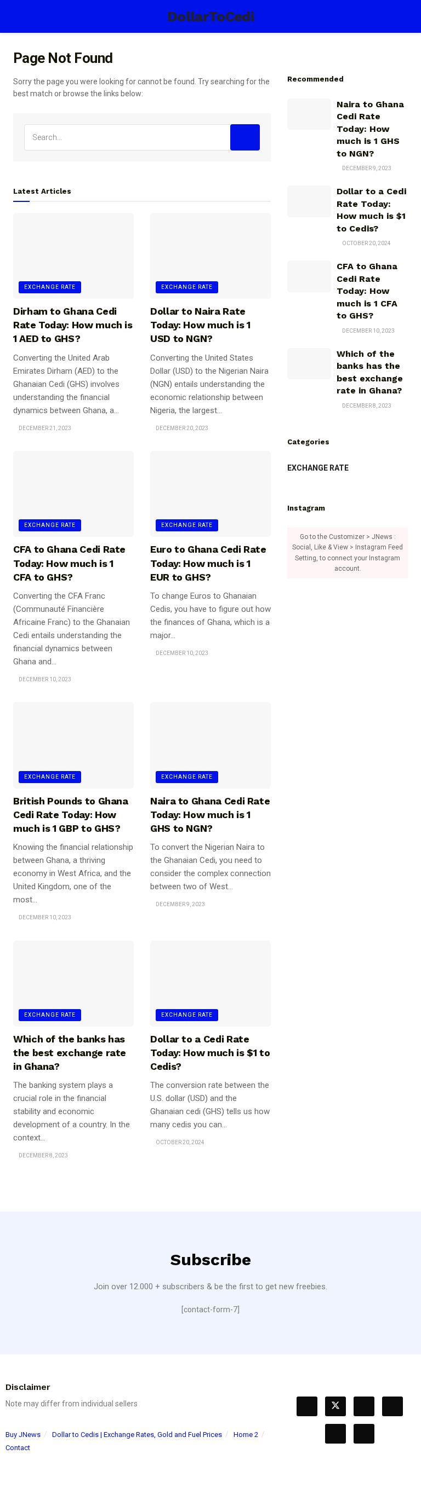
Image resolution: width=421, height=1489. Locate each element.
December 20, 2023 (181, 428)
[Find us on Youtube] (364, 1434)
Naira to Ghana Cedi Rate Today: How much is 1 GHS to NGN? (210, 814)
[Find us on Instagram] (335, 1434)
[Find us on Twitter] (335, 1406)
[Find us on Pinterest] (392, 1406)
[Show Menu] (17, 16)
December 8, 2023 (43, 1155)
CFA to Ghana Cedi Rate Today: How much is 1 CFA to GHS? (69, 562)
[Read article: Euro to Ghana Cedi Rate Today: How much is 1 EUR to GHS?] (210, 494)
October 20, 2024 (179, 1142)
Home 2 (246, 1434)
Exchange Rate (50, 287)
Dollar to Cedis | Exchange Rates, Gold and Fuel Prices (137, 1434)
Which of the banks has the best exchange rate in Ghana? (69, 1052)
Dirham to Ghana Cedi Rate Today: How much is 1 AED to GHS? (73, 324)
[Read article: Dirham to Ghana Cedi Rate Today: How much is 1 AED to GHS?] (73, 256)
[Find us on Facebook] (307, 1406)
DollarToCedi (210, 16)
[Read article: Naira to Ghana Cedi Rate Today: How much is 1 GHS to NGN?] (210, 745)
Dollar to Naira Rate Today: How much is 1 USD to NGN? (200, 324)
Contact (17, 1448)
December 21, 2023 (44, 428)
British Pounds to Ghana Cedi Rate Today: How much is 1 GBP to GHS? (70, 814)
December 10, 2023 (44, 679)
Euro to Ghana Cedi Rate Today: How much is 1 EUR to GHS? (208, 562)
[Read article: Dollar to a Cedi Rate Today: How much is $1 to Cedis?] (210, 984)
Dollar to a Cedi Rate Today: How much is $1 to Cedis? (210, 1052)
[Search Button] (403, 16)
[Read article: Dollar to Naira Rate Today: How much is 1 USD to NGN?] (210, 256)
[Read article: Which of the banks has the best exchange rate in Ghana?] (73, 984)
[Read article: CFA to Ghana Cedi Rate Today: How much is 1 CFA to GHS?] (73, 494)
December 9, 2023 (180, 904)
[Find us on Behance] (364, 1406)
